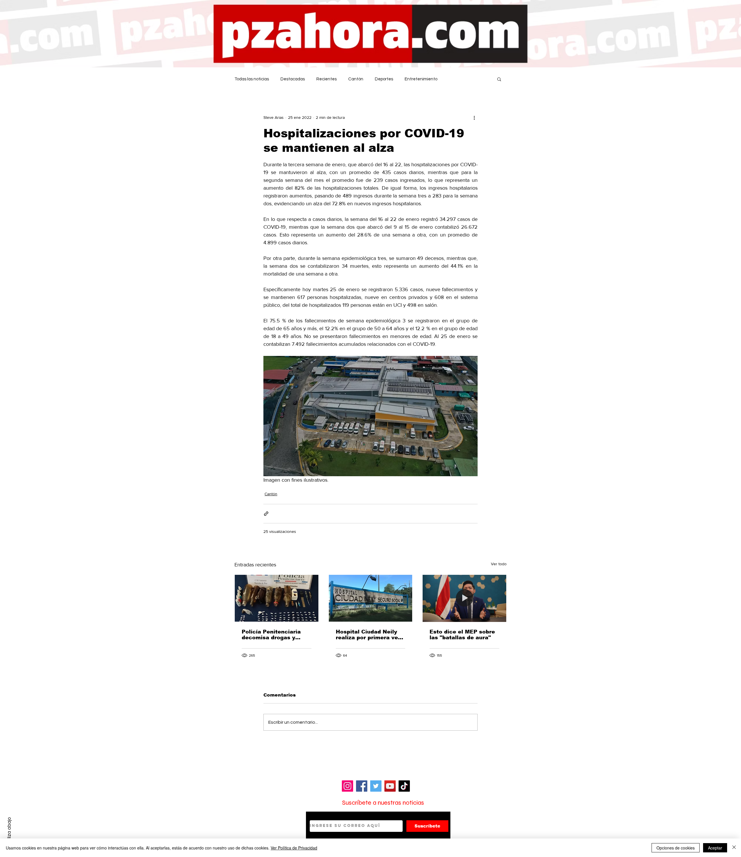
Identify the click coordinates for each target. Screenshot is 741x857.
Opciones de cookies (675, 848)
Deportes (384, 79)
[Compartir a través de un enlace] (266, 513)
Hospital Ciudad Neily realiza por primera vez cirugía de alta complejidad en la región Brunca (368, 634)
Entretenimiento (421, 79)
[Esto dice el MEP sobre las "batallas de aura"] (464, 598)
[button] (499, 79)
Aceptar (715, 848)
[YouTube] (390, 786)
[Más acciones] (474, 117)
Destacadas (292, 79)
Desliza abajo (9, 832)
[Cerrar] (734, 847)
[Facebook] (361, 786)
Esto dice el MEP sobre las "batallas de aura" (462, 634)
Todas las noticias (251, 79)
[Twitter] (375, 786)
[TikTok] (404, 786)
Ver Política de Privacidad (294, 848)
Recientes (326, 79)
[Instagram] (347, 786)
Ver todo (499, 564)
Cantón (355, 79)
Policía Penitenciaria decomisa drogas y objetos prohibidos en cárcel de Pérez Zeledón (276, 634)
